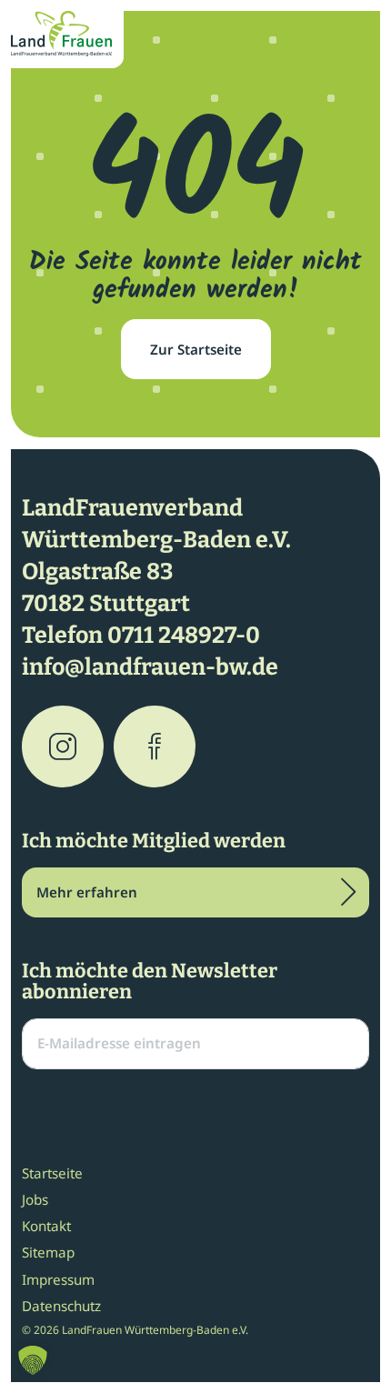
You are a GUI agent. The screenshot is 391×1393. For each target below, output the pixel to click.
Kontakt (46, 1226)
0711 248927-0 (183, 635)
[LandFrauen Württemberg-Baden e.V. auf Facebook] (155, 746)
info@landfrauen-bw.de (150, 667)
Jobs (35, 1199)
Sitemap (48, 1252)
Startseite (52, 1173)
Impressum (58, 1279)
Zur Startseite (196, 349)
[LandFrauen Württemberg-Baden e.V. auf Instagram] (63, 746)
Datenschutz (61, 1306)
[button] (32, 1360)
